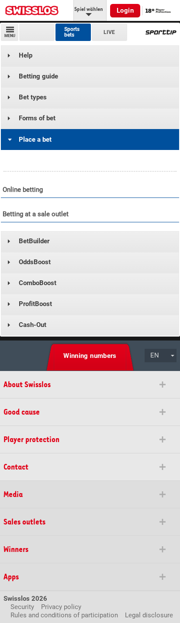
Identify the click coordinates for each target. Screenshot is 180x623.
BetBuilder (34, 241)
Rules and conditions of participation (64, 615)
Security (22, 607)
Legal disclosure (149, 615)
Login (125, 10)
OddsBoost (35, 262)
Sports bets (72, 32)
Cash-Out (32, 325)
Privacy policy (61, 607)
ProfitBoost (35, 304)
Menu (9, 36)
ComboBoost (37, 283)
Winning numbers (90, 356)
